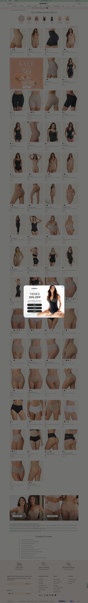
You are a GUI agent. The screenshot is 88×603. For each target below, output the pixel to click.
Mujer (35, 304)
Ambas (34, 311)
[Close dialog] (63, 287)
